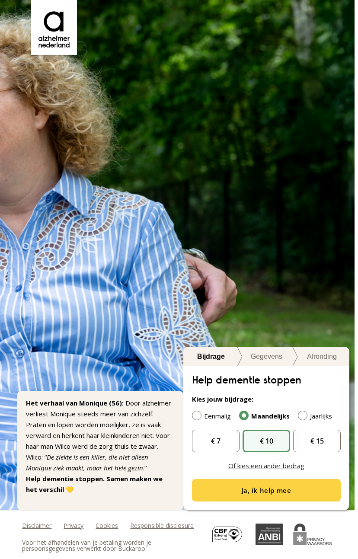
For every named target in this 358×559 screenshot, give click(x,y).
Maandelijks (270, 416)
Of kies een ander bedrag (266, 465)
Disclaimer (36, 525)
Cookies (107, 525)
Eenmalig (217, 416)
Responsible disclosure (162, 525)
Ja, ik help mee (266, 490)
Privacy (73, 525)
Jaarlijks (321, 416)
